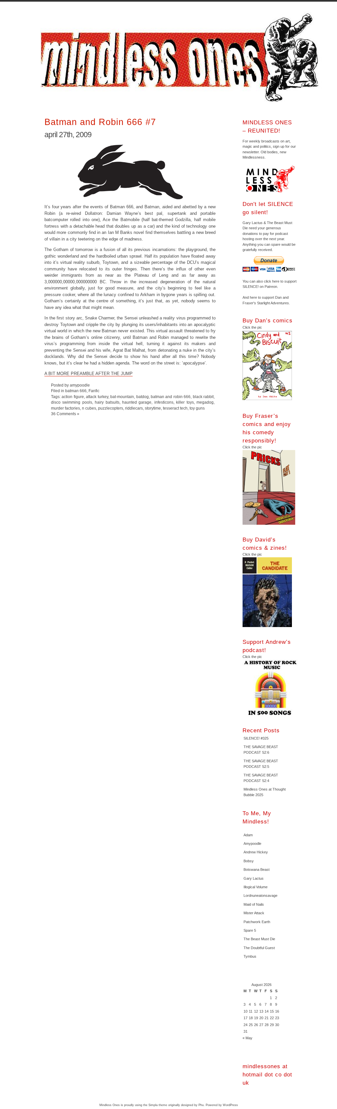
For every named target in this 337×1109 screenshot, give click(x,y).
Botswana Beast (257, 869)
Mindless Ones (181, 57)
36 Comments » (65, 414)
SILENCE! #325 (256, 738)
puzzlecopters (110, 408)
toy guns (197, 408)
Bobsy (249, 861)
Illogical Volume (256, 887)
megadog (205, 402)
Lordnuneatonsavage (260, 895)
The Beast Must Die (259, 939)
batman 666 (76, 391)
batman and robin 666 (171, 396)
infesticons (163, 402)
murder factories (65, 408)
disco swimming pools (71, 402)
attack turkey (97, 396)
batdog (142, 396)
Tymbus (250, 956)
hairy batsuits (107, 402)
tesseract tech (175, 408)
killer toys (185, 402)
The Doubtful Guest (259, 948)
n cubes (89, 408)
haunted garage (136, 402)
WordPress (230, 1105)
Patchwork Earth (257, 922)
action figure (73, 396)
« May (247, 1038)
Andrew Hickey (256, 852)
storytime (153, 408)
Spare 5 (250, 930)
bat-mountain (122, 396)
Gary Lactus (254, 878)
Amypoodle (252, 843)
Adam (248, 835)
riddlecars (134, 408)
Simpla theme (157, 1105)
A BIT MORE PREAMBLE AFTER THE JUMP (88, 373)
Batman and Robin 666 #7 (100, 122)
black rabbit (203, 396)
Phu (201, 1105)
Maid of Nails (254, 904)
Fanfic (94, 391)
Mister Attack (254, 913)
